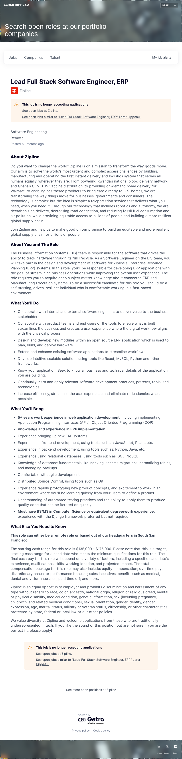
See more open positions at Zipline (91, 690)
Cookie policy (101, 730)
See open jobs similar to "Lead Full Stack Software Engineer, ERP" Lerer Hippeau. (81, 117)
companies (33, 57)
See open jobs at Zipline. (40, 110)
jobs (13, 57)
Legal (175, 753)
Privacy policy (81, 730)
